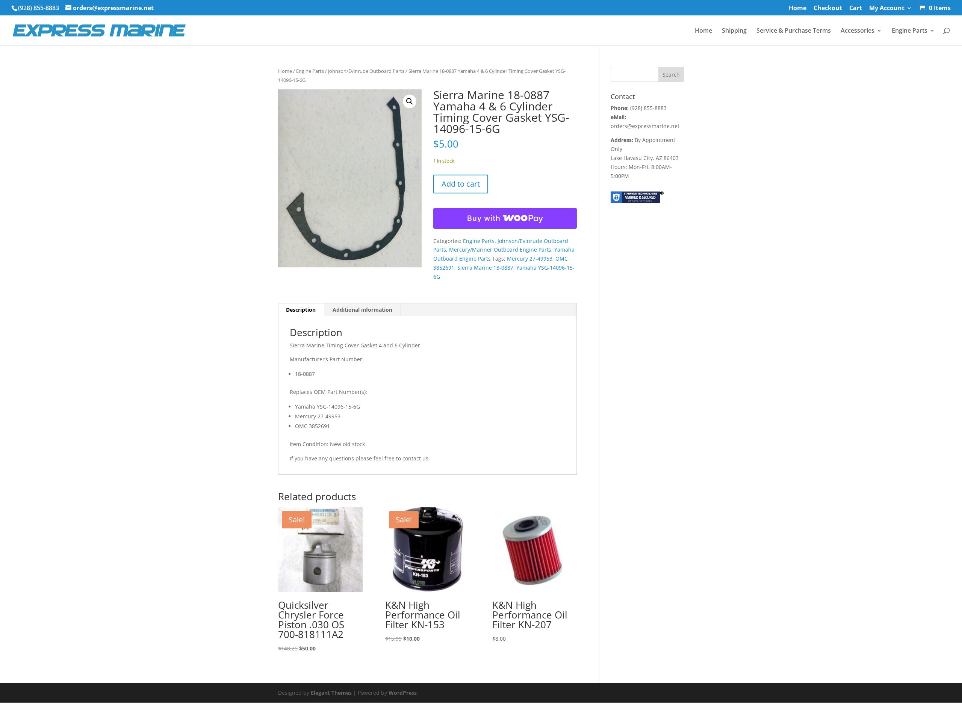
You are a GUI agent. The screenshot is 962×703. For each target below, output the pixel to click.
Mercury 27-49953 (529, 258)
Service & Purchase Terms (793, 31)
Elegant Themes (331, 692)
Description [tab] (301, 309)
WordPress (403, 692)
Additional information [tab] (362, 309)
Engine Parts (909, 31)
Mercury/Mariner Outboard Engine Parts (500, 249)
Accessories (857, 31)
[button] (409, 101)
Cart (855, 8)
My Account (887, 8)
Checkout (828, 8)
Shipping (734, 31)
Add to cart (461, 184)
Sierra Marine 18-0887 (485, 267)
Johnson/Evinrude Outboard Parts (366, 71)
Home (797, 8)
